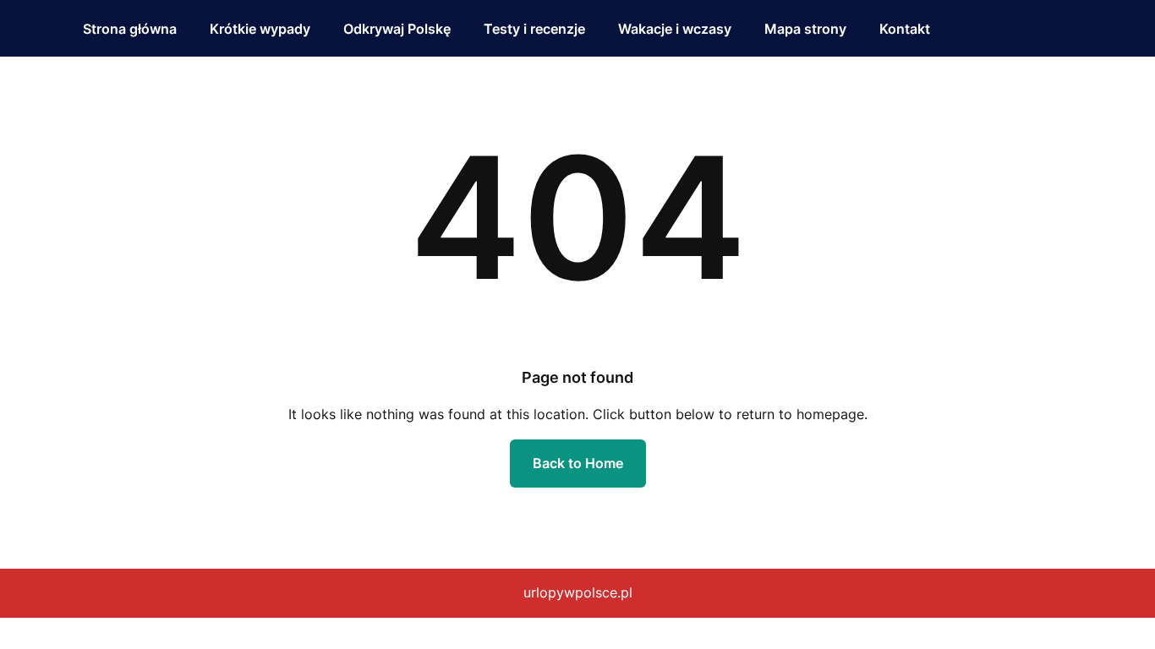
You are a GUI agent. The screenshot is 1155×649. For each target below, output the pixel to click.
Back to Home (578, 463)
